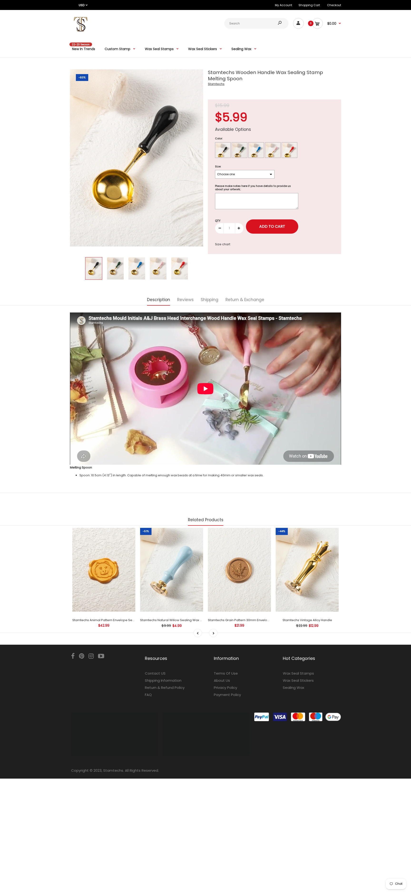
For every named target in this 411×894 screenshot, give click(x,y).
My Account (283, 5)
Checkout (334, 5)
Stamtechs (216, 84)
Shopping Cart (309, 5)
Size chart (222, 244)
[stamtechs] (80, 34)
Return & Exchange (244, 300)
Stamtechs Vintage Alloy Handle (307, 620)
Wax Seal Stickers (298, 680)
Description (158, 300)
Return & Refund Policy (165, 687)
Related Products (205, 520)
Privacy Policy (225, 687)
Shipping (209, 300)
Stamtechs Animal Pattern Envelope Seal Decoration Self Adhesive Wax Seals (131, 620)
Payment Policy (227, 694)
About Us (222, 680)
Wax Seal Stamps (298, 673)
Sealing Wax (293, 687)
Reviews (185, 300)
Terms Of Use (226, 673)
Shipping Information (163, 680)
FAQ (148, 694)
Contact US (155, 673)
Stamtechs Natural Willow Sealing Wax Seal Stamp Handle (185, 620)
